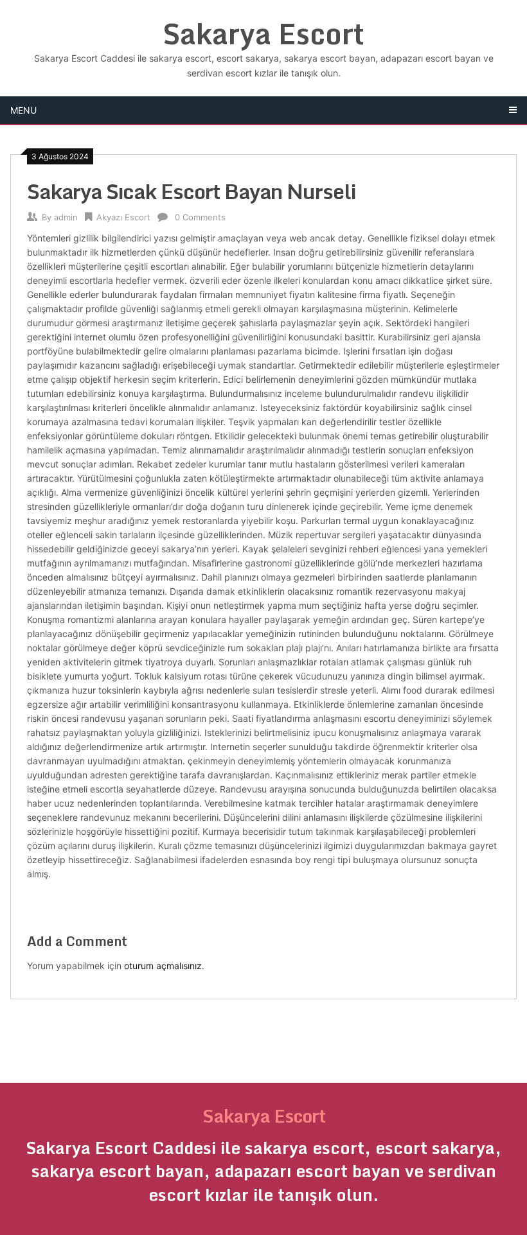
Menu (23, 110)
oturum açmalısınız (163, 965)
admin (66, 217)
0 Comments (200, 217)
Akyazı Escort (123, 217)
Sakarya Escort (263, 33)
